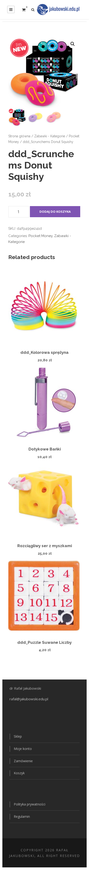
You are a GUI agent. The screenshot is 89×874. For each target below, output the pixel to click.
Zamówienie (23, 761)
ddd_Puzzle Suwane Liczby (44, 642)
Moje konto (23, 748)
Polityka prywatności (29, 804)
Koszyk (19, 773)
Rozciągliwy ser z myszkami (44, 545)
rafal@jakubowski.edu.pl (29, 699)
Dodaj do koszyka (55, 211)
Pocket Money (40, 236)
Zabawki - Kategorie (49, 136)
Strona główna (19, 136)
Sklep (18, 736)
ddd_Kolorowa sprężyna (44, 352)
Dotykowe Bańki (44, 449)
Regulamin (22, 816)
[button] (72, 44)
